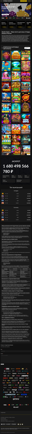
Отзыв (2, 353)
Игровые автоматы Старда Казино (8, 417)
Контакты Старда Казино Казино (7, 421)
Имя (1, 349)
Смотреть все (27, 48)
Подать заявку (5, 14)
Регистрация (3, 418)
